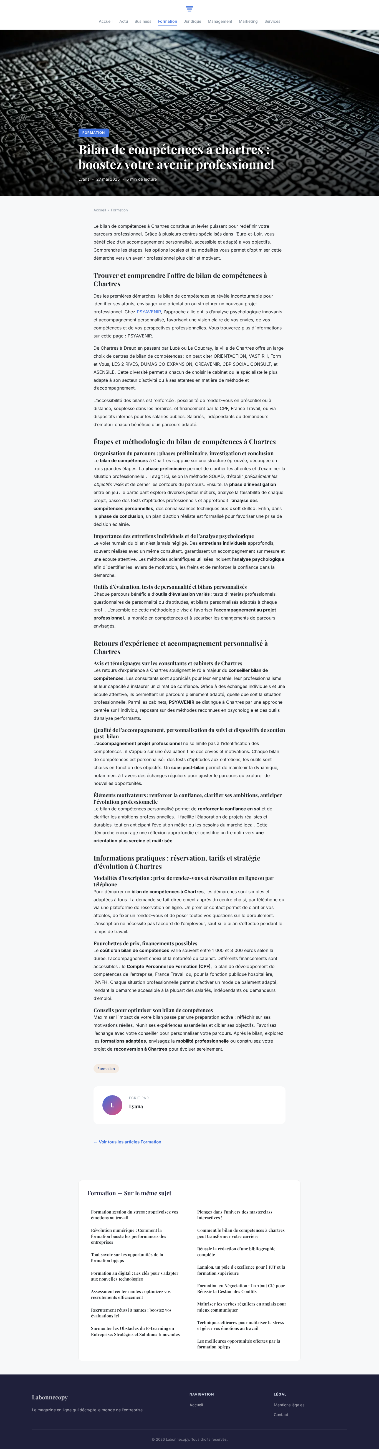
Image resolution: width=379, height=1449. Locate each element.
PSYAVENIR (149, 311)
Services (272, 21)
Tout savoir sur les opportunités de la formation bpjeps (127, 1257)
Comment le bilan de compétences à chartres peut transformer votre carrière (241, 1233)
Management (220, 21)
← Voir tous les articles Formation (127, 1142)
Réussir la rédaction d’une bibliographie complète (236, 1251)
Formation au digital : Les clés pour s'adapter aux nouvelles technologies (134, 1276)
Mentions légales (289, 1404)
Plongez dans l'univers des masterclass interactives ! (234, 1214)
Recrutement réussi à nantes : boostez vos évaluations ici (131, 1313)
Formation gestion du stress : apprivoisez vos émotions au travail (134, 1214)
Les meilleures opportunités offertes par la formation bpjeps (238, 1344)
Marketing (248, 21)
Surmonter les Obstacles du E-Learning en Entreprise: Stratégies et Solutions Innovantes (135, 1331)
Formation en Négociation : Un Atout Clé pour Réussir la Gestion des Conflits (241, 1288)
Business (143, 21)
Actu (123, 21)
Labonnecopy (50, 1397)
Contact (281, 1414)
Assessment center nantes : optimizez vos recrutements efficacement (131, 1294)
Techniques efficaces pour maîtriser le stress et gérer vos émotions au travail (240, 1325)
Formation (167, 21)
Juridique (192, 21)
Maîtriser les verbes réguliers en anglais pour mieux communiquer (241, 1306)
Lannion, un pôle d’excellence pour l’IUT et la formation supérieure (241, 1270)
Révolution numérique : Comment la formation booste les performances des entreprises (128, 1236)
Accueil (106, 21)
